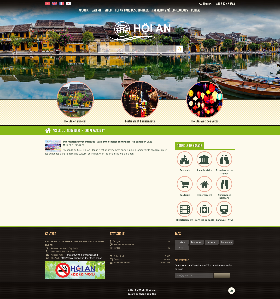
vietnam (211, 242)
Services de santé (204, 219)
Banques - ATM (224, 219)
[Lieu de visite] (204, 161)
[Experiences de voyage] (224, 161)
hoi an (182, 242)
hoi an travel (196, 242)
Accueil (83, 10)
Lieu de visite (204, 170)
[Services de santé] (204, 211)
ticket (181, 247)
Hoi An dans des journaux (132, 10)
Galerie (96, 10)
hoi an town (226, 242)
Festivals (185, 170)
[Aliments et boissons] (224, 186)
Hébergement (204, 194)
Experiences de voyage (224, 172)
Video (108, 10)
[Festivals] (184, 161)
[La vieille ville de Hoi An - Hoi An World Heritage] (140, 30)
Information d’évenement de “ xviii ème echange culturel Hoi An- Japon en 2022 (107, 141)
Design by (142, 293)
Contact (196, 10)
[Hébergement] (204, 186)
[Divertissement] (185, 211)
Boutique (185, 194)
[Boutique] (185, 186)
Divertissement (184, 219)
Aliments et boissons (224, 196)
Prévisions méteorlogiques (170, 10)
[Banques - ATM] (224, 211)
